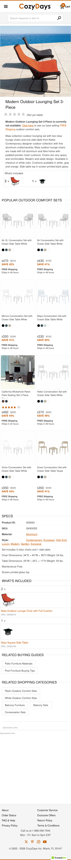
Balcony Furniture (15, 705)
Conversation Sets (15, 712)
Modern (15, 544)
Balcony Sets (40, 705)
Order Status (9, 815)
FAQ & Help (8, 820)
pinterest (32, 842)
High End (61, 540)
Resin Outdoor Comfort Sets (21, 691)
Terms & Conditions (48, 825)
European (49, 540)
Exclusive (36, 544)
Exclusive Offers (46, 815)
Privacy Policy (10, 825)
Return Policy (44, 820)
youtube (45, 842)
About (5, 810)
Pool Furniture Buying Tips (20, 670)
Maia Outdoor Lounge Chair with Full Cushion (27, 610)
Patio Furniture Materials (18, 663)
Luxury (5, 544)
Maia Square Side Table (14, 642)
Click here (27, 125)
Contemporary (34, 540)
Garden (25, 544)
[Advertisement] (35, 767)
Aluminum (31, 534)
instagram (39, 842)
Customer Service (47, 810)
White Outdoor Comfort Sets (21, 698)
